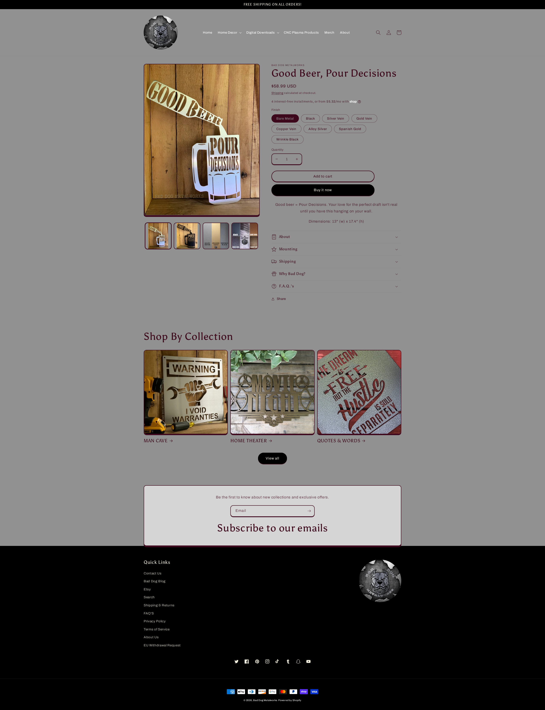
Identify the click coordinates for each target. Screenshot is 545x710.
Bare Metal (285, 118)
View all (273, 458)
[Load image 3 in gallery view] (216, 236)
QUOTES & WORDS (338, 441)
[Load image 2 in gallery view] (187, 236)
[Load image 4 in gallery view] (244, 236)
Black (310, 118)
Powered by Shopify (289, 700)
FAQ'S (149, 613)
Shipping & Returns (159, 605)
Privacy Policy (155, 621)
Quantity (277, 149)
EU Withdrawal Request (162, 645)
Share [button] (281, 299)
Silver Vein (335, 118)
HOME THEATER (248, 441)
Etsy (147, 589)
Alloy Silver (317, 129)
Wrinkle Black (287, 139)
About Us (151, 637)
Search (149, 597)
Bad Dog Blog (155, 581)
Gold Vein (364, 118)
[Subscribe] (309, 511)
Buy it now (323, 190)
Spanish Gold (350, 129)
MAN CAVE (156, 441)
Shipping (277, 92)
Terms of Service (157, 629)
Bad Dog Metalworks (265, 700)
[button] (229, 32)
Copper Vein (286, 129)
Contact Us (153, 573)
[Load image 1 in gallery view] (158, 236)
